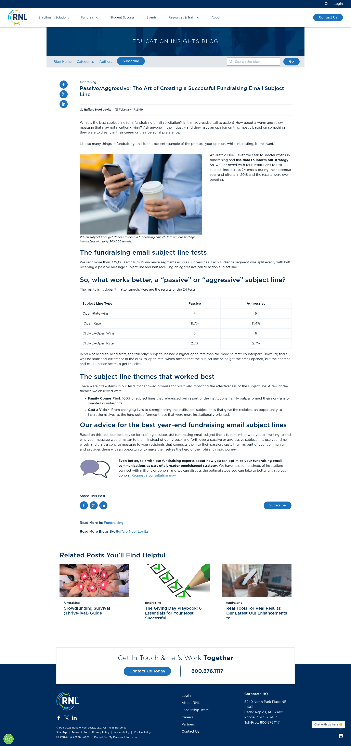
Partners (188, 724)
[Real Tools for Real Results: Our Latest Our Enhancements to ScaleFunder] (256, 580)
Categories (85, 61)
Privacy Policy (100, 732)
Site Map (61, 732)
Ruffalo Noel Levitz (132, 531)
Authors (105, 61)
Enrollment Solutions (53, 17)
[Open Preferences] (8, 739)
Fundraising (89, 17)
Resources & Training (184, 17)
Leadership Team (195, 710)
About (216, 17)
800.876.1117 (207, 671)
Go (291, 61)
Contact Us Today (147, 671)
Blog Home (63, 61)
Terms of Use (79, 732)
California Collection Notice (72, 737)
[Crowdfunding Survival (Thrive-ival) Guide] (94, 580)
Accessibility (121, 732)
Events (151, 17)
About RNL (191, 703)
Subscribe (131, 61)
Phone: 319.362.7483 (260, 717)
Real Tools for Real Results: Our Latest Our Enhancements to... (256, 613)
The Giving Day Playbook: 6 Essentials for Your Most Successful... (173, 613)
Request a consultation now (153, 475)
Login (338, 3)
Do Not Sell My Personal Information (116, 737)
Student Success (122, 17)
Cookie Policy (142, 732)
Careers (188, 717)
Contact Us (328, 17)
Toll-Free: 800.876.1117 (262, 722)
